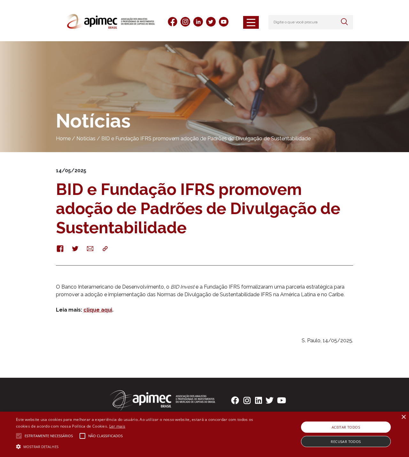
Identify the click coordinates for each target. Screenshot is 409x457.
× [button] (403, 417)
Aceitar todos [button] (346, 427)
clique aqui (97, 310)
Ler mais (117, 426)
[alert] (204, 434)
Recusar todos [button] (346, 441)
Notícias (86, 139)
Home (63, 139)
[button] (138, 446)
